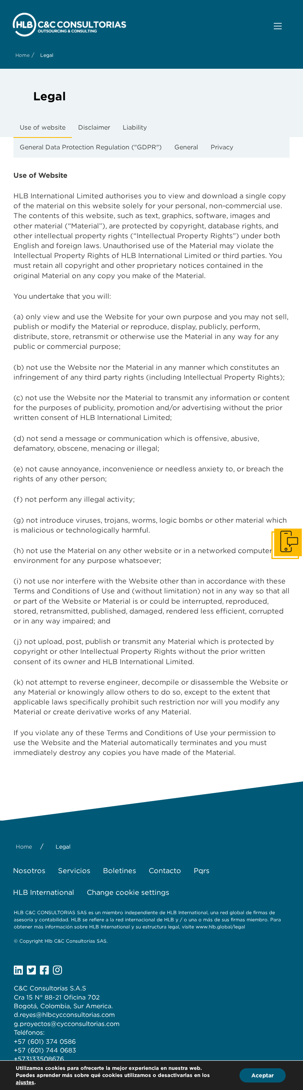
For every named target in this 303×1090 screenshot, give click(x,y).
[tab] (42, 128)
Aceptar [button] (262, 1075)
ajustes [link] (25, 1082)
